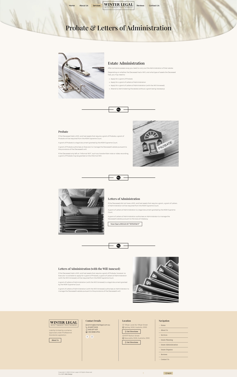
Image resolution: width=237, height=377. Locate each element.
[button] (143, 373)
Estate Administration (169, 345)
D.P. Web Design (66, 374)
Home (72, 5)
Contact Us (154, 5)
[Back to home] (118, 5)
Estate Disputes (167, 350)
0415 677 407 (92, 329)
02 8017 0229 (92, 327)
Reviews (140, 5)
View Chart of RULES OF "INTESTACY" (125, 224)
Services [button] (96, 5)
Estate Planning (167, 340)
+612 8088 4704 (93, 332)
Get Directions (132, 331)
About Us (84, 5)
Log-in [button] (169, 373)
